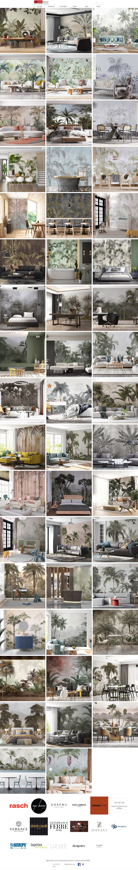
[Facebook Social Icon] (79, 864)
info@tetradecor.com (69, 864)
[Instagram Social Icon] (83, 864)
